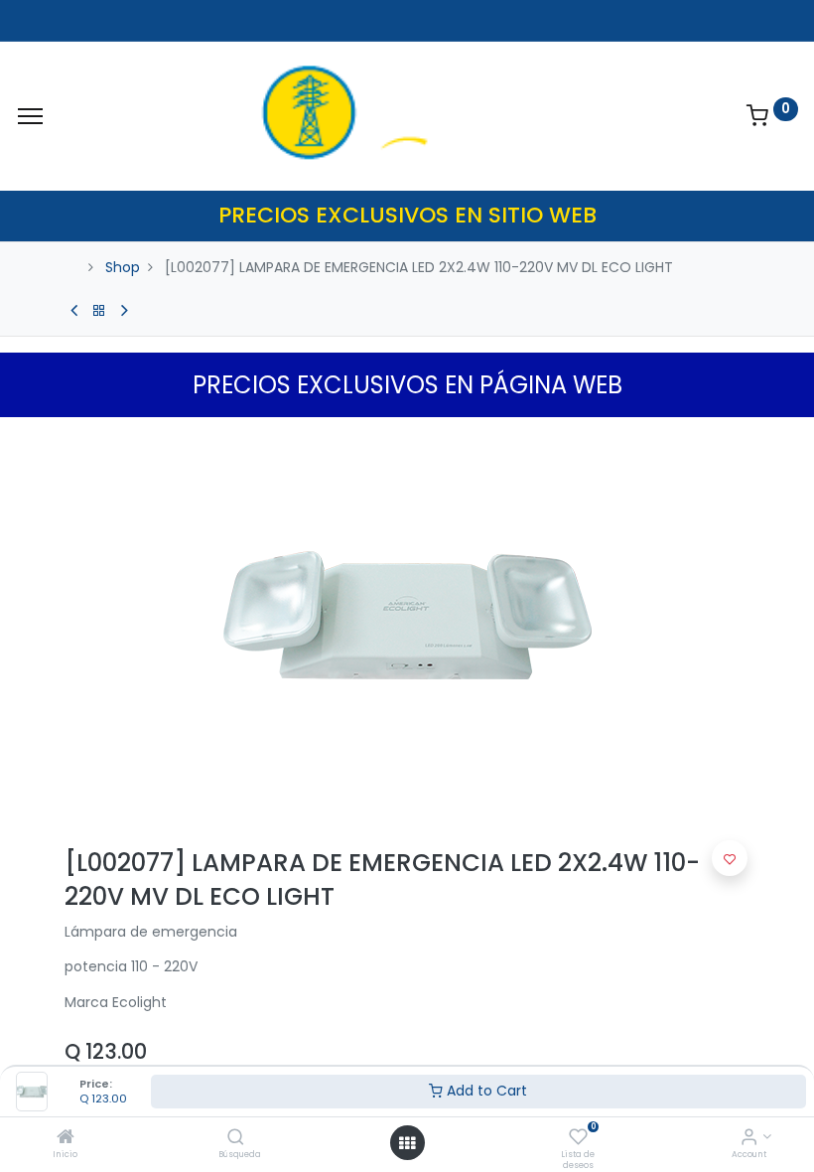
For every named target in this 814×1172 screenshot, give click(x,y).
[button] (729, 858)
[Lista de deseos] (578, 1138)
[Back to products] (99, 311)
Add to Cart (485, 1090)
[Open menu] (407, 1143)
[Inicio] (65, 1138)
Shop (122, 267)
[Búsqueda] (235, 1138)
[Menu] (30, 116)
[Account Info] (749, 1138)
